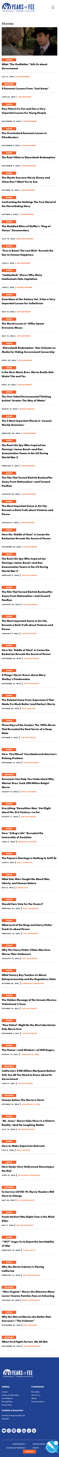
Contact (4, 1392)
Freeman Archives (37, 1401)
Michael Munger (24, 287)
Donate (29, 1451)
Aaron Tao (22, 887)
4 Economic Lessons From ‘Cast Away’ (25, 88)
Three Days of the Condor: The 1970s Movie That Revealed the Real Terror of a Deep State (29, 729)
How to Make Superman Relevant (23, 1146)
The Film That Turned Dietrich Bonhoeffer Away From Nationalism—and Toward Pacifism (27, 481)
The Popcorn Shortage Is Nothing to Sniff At (29, 858)
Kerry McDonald (31, 1300)
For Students (18, 1444)
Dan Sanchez (29, 708)
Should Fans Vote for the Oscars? (22, 904)
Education (9, 1287)
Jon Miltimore (23, 77)
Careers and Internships (10, 1395)
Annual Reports (7, 1398)
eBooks (34, 1398)
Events (36, 1448)
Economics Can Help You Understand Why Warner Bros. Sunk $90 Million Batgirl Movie (28, 783)
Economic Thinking (15, 1448)
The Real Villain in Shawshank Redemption (28, 157)
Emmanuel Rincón (27, 842)
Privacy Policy (7, 1405)
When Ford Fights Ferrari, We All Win (25, 1341)
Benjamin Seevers (25, 239)
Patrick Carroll (27, 409)
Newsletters (35, 1392)
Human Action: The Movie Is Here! (23, 1100)
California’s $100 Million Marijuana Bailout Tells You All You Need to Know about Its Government (28, 1075)
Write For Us (36, 1395)
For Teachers (39, 1444)
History (9, 441)
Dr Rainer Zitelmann (29, 1175)
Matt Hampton (25, 862)
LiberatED (5, 1419)
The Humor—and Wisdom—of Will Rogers (28, 1050)
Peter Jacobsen (28, 792)
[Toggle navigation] (53, 7)
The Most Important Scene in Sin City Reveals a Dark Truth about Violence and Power (27, 510)
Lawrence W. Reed (30, 1054)
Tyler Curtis (29, 1250)
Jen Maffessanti (26, 1129)
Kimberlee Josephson (33, 983)
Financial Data (7, 1401)
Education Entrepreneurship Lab (13, 1415)
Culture (9, 60)
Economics (8, 84)
